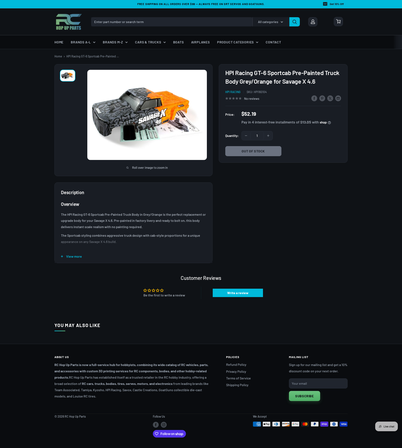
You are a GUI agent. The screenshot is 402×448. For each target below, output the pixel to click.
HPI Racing (233, 92)
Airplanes (200, 42)
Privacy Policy (236, 371)
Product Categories (235, 42)
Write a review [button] (238, 293)
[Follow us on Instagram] (164, 424)
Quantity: (232, 136)
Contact (273, 42)
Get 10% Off (337, 4)
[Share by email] (338, 98)
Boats (178, 42)
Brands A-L (81, 42)
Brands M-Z (113, 42)
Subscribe (304, 396)
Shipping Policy (237, 385)
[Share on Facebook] (314, 98)
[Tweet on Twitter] (330, 98)
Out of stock (253, 151)
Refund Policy (236, 364)
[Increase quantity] (268, 135)
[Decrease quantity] (246, 135)
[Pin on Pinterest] (322, 98)
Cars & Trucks (148, 42)
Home (58, 42)
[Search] (294, 21)
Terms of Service (238, 378)
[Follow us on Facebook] (156, 424)
